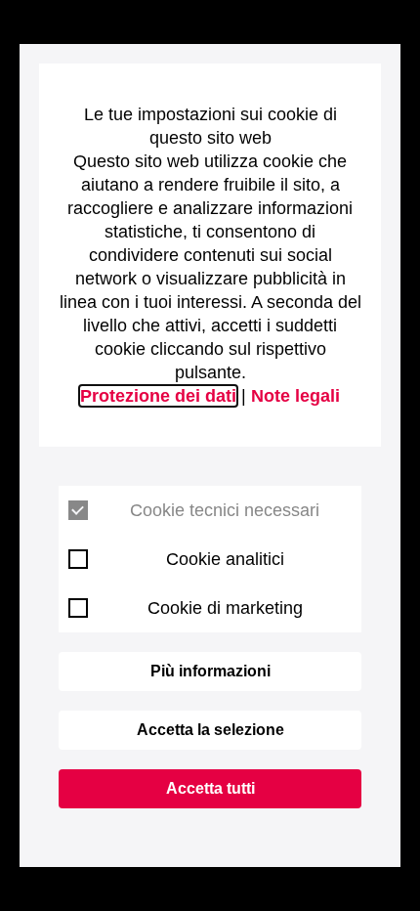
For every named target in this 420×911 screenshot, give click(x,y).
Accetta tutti (210, 788)
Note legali (295, 396)
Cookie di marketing (225, 608)
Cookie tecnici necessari (224, 510)
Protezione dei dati (158, 396)
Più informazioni (210, 671)
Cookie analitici (225, 559)
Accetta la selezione (210, 729)
